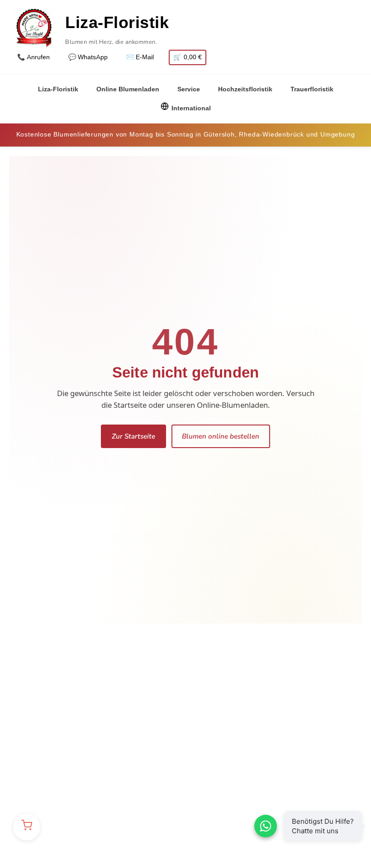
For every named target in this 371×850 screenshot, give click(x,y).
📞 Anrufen (33, 57)
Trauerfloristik (311, 89)
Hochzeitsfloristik (245, 89)
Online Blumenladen (127, 89)
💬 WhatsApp (88, 57)
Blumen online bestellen (220, 436)
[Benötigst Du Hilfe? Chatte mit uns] (265, 826)
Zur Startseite (133, 436)
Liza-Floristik (58, 89)
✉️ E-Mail (140, 57)
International (191, 108)
